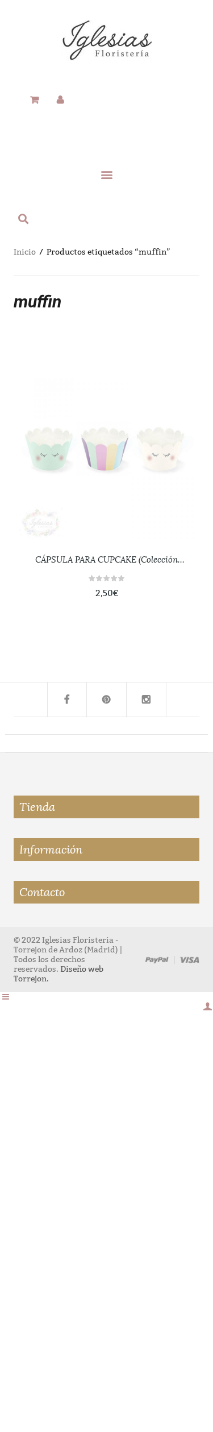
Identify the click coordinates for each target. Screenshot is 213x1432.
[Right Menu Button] (207, 1006)
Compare (173, 464)
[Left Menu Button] (5, 997)
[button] (106, 174)
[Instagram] (146, 699)
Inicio (25, 252)
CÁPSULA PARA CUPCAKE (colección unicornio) (106, 561)
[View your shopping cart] (34, 100)
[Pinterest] (107, 699)
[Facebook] (67, 699)
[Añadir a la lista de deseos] (173, 438)
